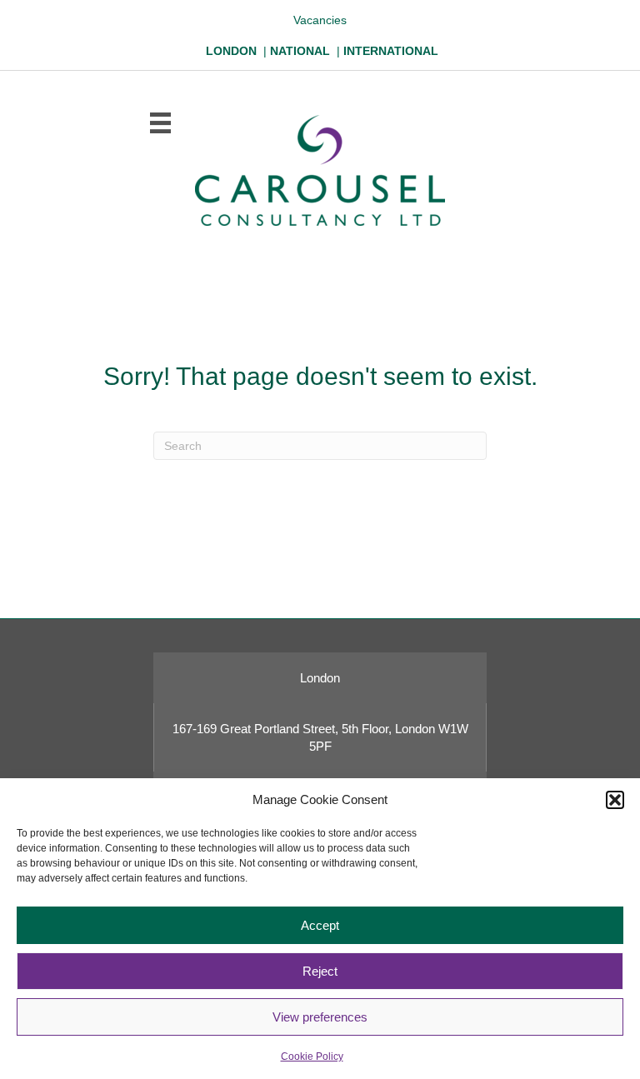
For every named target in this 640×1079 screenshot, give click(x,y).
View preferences (320, 1017)
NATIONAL (300, 50)
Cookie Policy (312, 1056)
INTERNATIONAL (390, 50)
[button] (615, 800)
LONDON (231, 50)
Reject (320, 971)
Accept (320, 925)
